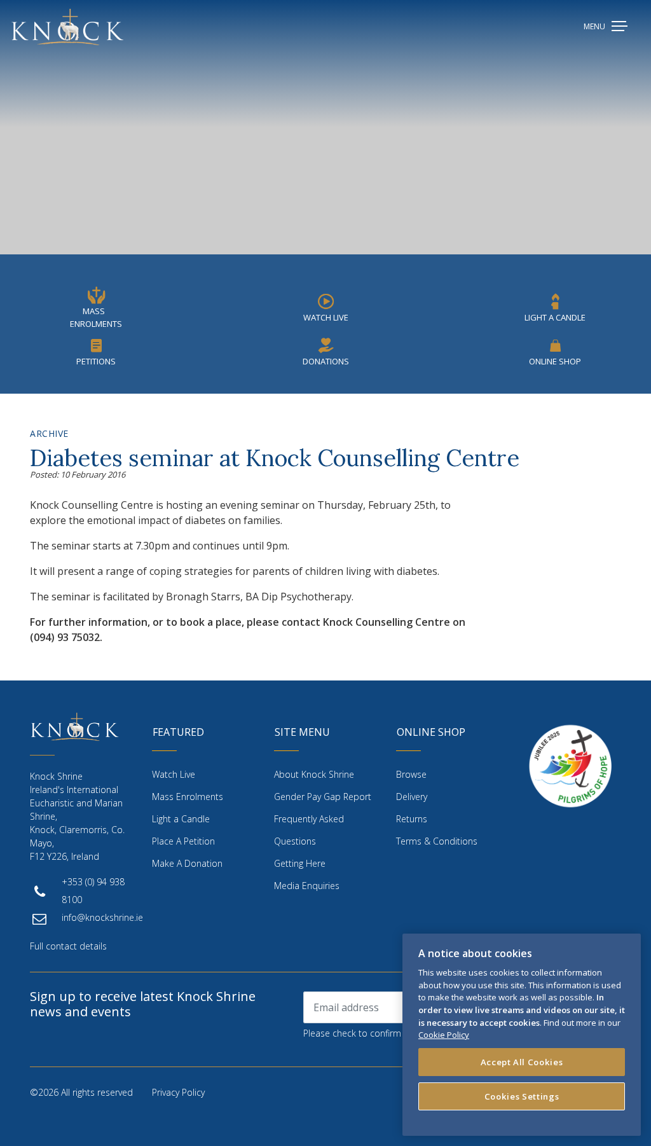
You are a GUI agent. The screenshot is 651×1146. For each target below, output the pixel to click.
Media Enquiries (306, 886)
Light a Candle (181, 819)
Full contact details (68, 946)
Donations (326, 361)
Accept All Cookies (522, 1062)
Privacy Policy (178, 1092)
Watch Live (325, 317)
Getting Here (300, 863)
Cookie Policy (443, 1034)
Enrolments (187, 796)
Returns (411, 819)
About (314, 774)
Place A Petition (183, 841)
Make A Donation (187, 863)
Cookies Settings (521, 1096)
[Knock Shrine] (67, 26)
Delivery (411, 796)
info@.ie (102, 917)
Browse (411, 774)
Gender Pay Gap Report (322, 796)
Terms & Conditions (436, 841)
